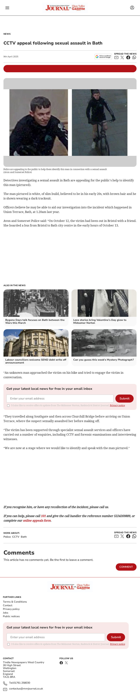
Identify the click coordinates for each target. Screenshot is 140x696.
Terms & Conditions (15, 601)
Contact (7, 605)
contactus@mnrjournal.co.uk (26, 688)
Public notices (11, 616)
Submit (124, 399)
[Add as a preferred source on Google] (103, 56)
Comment (126, 567)
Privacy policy (11, 609)
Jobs (5, 612)
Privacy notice (117, 405)
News (7, 33)
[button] (7, 7)
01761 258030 (21, 683)
